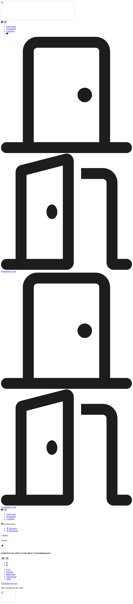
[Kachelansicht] (3, 558)
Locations (10, 31)
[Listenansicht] (7, 558)
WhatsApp (13, 531)
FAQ (8, 570)
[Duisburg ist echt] (9, 583)
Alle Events (11, 26)
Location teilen (9, 524)
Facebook (13, 528)
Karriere (9, 572)
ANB (8, 579)
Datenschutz (11, 577)
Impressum (10, 574)
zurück (5, 535)
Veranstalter (11, 29)
